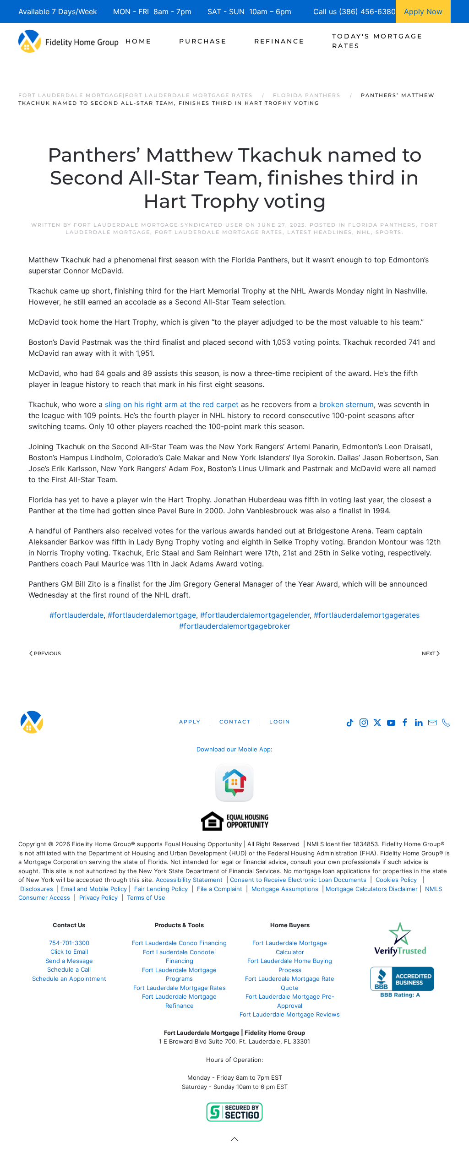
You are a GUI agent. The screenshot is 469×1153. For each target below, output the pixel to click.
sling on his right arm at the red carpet (172, 404)
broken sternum (346, 404)
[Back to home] (68, 41)
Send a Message (69, 960)
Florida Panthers (382, 225)
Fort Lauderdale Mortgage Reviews (290, 1014)
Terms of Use (147, 897)
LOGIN (279, 721)
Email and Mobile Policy (93, 888)
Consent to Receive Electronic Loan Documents (298, 879)
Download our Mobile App (233, 749)
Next (428, 653)
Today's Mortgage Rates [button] (377, 41)
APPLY (190, 721)
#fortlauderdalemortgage (152, 615)
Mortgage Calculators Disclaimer (372, 888)
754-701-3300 (69, 942)
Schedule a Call (69, 969)
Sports (389, 232)
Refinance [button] (279, 41)
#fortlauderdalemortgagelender (255, 615)
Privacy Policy (98, 897)
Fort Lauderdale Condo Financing (179, 942)
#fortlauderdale (76, 615)
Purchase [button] (203, 41)
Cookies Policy (397, 879)
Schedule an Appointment (69, 978)
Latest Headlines (319, 232)
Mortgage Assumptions (284, 888)
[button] (234, 1139)
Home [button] (138, 41)
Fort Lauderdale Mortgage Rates (219, 232)
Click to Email (69, 951)
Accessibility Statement (189, 879)
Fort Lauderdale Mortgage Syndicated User (158, 225)
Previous (47, 653)
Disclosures (36, 888)
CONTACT (235, 721)
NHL (364, 232)
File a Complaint (220, 888)
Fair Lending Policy (161, 888)
